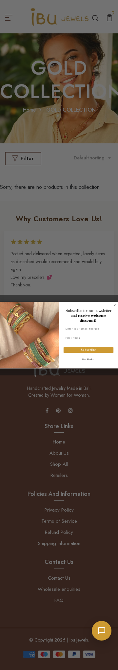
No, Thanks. (88, 359)
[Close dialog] (114, 305)
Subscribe (88, 350)
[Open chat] (101, 631)
